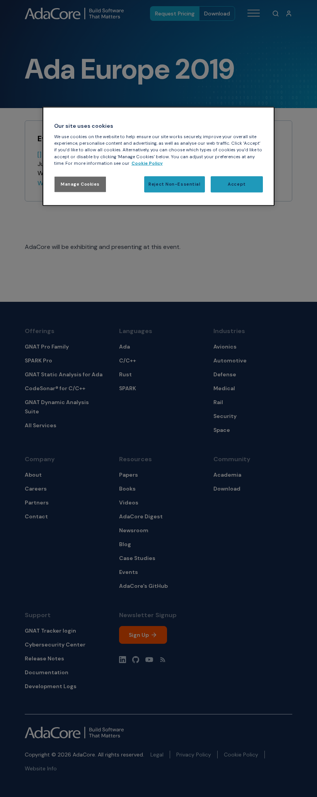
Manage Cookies (80, 184)
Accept (236, 184)
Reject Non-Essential (174, 184)
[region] (158, 156)
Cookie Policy (147, 163)
